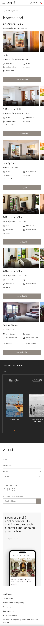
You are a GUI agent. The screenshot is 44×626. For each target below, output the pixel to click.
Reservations (7, 465)
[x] (13, 489)
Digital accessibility (10, 615)
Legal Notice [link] (7, 594)
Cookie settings (8, 611)
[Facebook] (4, 489)
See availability (22, 80)
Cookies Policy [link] (8, 607)
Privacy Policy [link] (8, 598)
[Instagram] (8, 489)
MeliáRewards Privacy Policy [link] (13, 603)
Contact (6, 477)
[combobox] (36, 2)
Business (6, 471)
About (5, 460)
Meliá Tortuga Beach (12, 11)
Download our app (14, 539)
